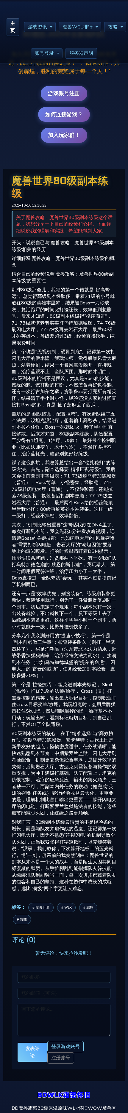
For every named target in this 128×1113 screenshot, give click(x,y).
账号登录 (44, 53)
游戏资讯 (37, 27)
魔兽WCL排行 (78, 27)
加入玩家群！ (64, 135)
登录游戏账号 (65, 1046)
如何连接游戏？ (64, 114)
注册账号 (60, 1058)
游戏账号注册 (64, 93)
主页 (12, 27)
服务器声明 (81, 53)
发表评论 (32, 1052)
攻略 (113, 27)
